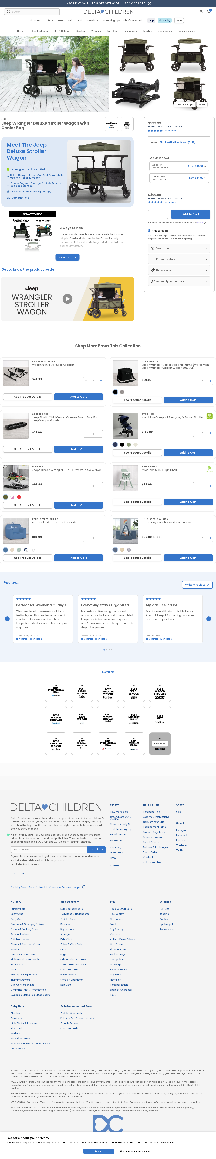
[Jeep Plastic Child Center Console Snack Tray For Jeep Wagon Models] (16, 426)
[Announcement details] (83, 887)
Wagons (96, 31)
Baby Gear (112, 31)
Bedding (147, 31)
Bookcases (17, 964)
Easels (113, 924)
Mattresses (131, 31)
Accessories (165, 31)
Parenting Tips (111, 20)
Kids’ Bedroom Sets (71, 909)
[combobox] (32, 11)
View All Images (184, 104)
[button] (67, 299)
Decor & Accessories (23, 954)
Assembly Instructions (156, 817)
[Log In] (201, 11)
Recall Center (118, 834)
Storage (65, 934)
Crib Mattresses (20, 939)
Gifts (142, 20)
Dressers (65, 924)
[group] (179, 167)
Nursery (21, 31)
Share (202, 104)
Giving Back (117, 852)
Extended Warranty (154, 837)
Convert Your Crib (153, 822)
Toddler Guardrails (71, 1013)
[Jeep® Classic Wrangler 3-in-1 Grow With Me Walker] (16, 478)
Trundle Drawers (20, 979)
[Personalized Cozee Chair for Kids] (16, 531)
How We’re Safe (119, 812)
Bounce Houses (119, 969)
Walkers (15, 1033)
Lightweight (166, 924)
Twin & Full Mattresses (73, 964)
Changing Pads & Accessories (28, 989)
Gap (151, 20)
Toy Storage (117, 929)
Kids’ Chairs (67, 939)
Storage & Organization (24, 974)
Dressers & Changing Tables (27, 924)
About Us (35, 20)
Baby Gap (16, 919)
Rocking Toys (117, 954)
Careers (114, 865)
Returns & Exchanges (155, 847)
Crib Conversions (88, 20)
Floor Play (115, 979)
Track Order (150, 852)
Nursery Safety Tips (121, 824)
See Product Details (27, 397)
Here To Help (65, 20)
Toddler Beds (68, 919)
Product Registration (155, 832)
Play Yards (17, 1028)
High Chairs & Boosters (24, 1023)
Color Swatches (152, 862)
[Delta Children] (58, 807)
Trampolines (117, 959)
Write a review (195, 585)
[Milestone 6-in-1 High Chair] (125, 478)
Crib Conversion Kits (22, 984)
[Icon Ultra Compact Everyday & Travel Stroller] (125, 426)
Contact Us (149, 857)
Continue (96, 849)
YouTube (181, 845)
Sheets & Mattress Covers (26, 944)
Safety (49, 20)
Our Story (115, 847)
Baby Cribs (17, 914)
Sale (179, 20)
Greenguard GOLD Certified (120, 818)
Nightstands (67, 929)
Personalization (186, 31)
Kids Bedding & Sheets (73, 959)
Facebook (182, 835)
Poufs (113, 995)
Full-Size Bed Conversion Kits (77, 1018)
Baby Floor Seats (20, 1038)
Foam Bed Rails (69, 969)
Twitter (180, 850)
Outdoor (115, 934)
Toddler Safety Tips (121, 829)
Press (113, 857)
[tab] (104, 649)
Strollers (80, 31)
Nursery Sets (18, 909)
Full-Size (164, 909)
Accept (98, 1151)
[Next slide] (208, 618)
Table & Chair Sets (71, 944)
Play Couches (118, 949)
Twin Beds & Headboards (74, 914)
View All (158, 743)
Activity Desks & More (122, 939)
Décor (64, 949)
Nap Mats (65, 984)
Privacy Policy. (165, 1142)
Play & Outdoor (62, 31)
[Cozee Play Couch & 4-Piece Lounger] (125, 531)
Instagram (182, 830)
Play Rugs (115, 964)
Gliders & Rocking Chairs (25, 929)
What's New (130, 20)
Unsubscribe (17, 873)
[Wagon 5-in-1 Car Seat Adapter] (16, 373)
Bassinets (16, 949)
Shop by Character (71, 979)
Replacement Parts (154, 827)
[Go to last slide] (7, 618)
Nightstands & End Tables (26, 959)
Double (164, 919)
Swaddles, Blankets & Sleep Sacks (30, 995)
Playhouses (116, 919)
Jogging (164, 914)
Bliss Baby (164, 20)
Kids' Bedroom (40, 31)
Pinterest (181, 840)
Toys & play (117, 914)
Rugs (13, 969)
